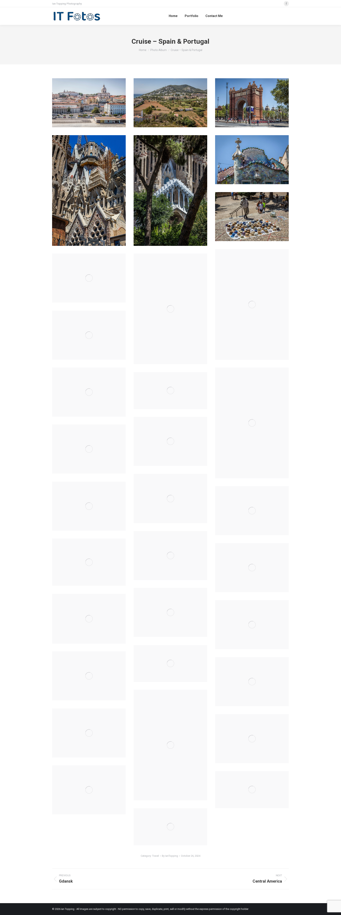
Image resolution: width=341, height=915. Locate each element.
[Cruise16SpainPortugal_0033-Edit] (252, 681)
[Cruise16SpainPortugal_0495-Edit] (252, 304)
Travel (155, 855)
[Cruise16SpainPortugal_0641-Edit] (170, 102)
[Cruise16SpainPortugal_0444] (170, 309)
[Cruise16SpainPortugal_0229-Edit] (89, 449)
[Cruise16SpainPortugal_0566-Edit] (89, 190)
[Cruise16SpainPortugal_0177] (89, 506)
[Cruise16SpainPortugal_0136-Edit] (89, 562)
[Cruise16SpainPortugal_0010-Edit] (89, 732)
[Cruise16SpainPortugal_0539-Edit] (252, 159)
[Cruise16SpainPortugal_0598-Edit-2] (252, 102)
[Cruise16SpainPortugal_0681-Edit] (170, 826)
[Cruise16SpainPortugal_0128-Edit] (252, 567)
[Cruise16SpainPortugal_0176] (252, 510)
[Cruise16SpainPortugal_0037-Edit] (89, 675)
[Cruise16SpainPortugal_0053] (170, 663)
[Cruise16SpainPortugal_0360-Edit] (89, 392)
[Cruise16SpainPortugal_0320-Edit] (89, 102)
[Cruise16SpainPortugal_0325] (170, 390)
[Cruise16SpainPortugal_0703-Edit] (89, 789)
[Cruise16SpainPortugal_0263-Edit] (170, 441)
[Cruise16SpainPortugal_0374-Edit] (89, 335)
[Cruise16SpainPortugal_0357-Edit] (252, 423)
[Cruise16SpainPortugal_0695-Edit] (252, 789)
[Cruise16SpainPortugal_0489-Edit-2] (89, 278)
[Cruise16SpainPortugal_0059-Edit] (252, 624)
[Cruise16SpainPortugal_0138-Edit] (170, 555)
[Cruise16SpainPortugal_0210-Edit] (170, 498)
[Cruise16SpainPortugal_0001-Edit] (252, 738)
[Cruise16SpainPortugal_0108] (170, 612)
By (170, 855)
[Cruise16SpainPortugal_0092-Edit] (89, 619)
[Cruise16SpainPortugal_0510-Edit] (252, 216)
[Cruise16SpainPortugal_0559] (170, 190)
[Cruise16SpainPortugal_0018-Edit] (170, 745)
